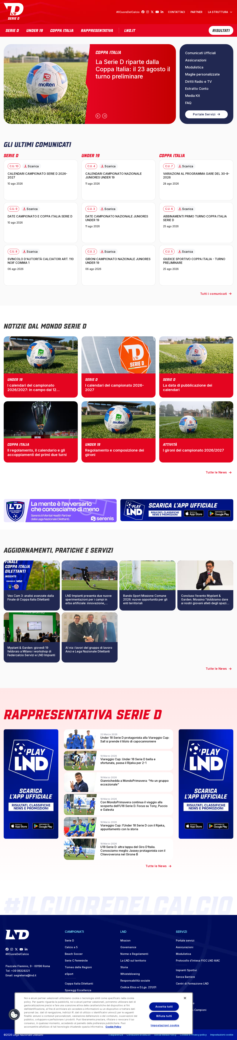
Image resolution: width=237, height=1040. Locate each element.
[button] (14, 1015)
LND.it (129, 30)
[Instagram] (148, 11)
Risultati (221, 30)
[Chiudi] (185, 998)
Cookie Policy (113, 1026)
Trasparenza (115, 1034)
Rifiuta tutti (164, 1016)
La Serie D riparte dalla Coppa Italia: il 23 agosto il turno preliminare (133, 69)
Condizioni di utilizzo (139, 1034)
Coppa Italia (62, 30)
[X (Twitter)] (153, 11)
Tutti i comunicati (213, 294)
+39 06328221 (20, 970)
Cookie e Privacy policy (193, 1034)
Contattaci (176, 12)
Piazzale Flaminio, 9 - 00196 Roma (28, 966)
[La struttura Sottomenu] (231, 12)
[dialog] (104, 1013)
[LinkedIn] (163, 11)
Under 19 (34, 30)
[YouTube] (158, 11)
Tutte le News (216, 472)
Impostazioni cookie (221, 1034)
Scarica (33, 166)
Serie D (12, 30)
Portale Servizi (204, 114)
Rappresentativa (97, 30)
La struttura (218, 12)
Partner (196, 12)
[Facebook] (143, 11)
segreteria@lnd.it (25, 975)
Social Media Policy (165, 1034)
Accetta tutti (164, 1006)
